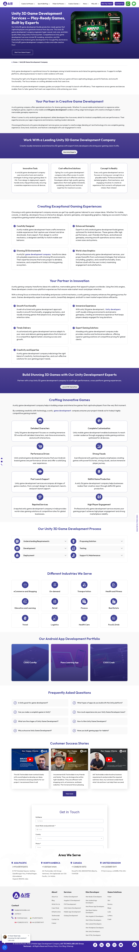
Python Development (71, 897)
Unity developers (112, 309)
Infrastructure (56, 912)
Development (29, 548)
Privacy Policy (53, 946)
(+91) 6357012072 (20, 867)
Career (54, 923)
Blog (53, 900)
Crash (109, 919)
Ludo (109, 912)
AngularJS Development (72, 900)
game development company (38, 254)
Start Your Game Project (22, 52)
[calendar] (1, 461)
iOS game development (57, 110)
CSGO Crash (109, 662)
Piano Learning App (69, 662)
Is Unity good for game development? (33, 703)
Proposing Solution (88, 541)
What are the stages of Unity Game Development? (38, 721)
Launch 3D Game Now (69, 387)
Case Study (55, 908)
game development (62, 410)
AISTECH (18, 914)
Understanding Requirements (36, 541)
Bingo (109, 908)
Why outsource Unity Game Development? (35, 730)
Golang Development (71, 915)
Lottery (110, 915)
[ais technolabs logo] (21, 895)
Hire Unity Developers (93, 931)
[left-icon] (12, 62)
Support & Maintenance (90, 555)
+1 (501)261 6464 (49, 867)
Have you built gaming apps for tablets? (93, 730)
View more (69, 794)
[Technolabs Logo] (11, 3)
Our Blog (62, 946)
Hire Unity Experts (69, 152)
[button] (95, 945)
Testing (83, 548)
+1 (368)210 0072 (79, 867)
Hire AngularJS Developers (94, 916)
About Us (55, 897)
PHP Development (70, 904)
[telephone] (1, 464)
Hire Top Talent (106, 4)
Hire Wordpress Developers (95, 928)
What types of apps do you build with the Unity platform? (100, 703)
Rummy (110, 904)
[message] (1, 458)
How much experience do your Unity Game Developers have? (101, 712)
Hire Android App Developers (91, 901)
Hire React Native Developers (91, 911)
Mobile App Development (72, 912)
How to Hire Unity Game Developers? (91, 721)
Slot (109, 900)
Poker (109, 897)
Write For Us (56, 904)
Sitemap (70, 946)
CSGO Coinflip (30, 662)
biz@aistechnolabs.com (22, 910)
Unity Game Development (72, 908)
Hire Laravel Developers (93, 924)
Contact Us (119, 4)
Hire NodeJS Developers (94, 897)
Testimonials (56, 915)
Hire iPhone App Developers (95, 906)
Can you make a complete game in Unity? (34, 712)
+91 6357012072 (37, 918)
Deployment (28, 555)
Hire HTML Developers (93, 935)
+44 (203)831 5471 (109, 867)
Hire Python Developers (93, 920)
